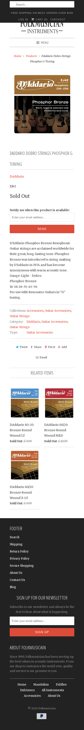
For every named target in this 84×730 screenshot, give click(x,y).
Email (43, 357)
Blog (13, 587)
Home (21, 684)
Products (31, 56)
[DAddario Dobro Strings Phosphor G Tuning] (42, 104)
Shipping (16, 544)
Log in (23, 19)
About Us (16, 573)
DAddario (17, 176)
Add (64, 347)
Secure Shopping (22, 566)
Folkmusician (47, 708)
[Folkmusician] (42, 27)
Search (14, 537)
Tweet (24, 347)
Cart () (41, 19)
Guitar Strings (20, 316)
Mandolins (41, 684)
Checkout (57, 19)
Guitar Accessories (58, 311)
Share (38, 347)
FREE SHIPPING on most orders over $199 (42, 13)
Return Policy (19, 551)
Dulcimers (27, 690)
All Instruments (53, 690)
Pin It (51, 347)
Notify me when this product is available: (40, 210)
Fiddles (61, 684)
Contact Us (17, 580)
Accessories (35, 311)
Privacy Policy (20, 558)
